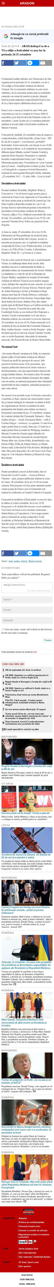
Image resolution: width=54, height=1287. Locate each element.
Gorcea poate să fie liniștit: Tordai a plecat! (26, 813)
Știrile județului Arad (28, 1249)
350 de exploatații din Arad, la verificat (23, 670)
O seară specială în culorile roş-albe (22, 729)
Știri (5, 1249)
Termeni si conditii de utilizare (33, 1230)
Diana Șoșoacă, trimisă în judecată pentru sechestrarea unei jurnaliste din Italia (24, 723)
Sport (6, 1262)
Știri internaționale (27, 1253)
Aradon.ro (9, 1218)
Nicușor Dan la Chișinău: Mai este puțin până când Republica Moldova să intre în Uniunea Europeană (27, 1185)
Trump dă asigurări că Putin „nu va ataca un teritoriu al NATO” (26, 1081)
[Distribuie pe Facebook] (8, 63)
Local (6, 825)
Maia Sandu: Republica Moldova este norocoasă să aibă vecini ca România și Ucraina (24, 1022)
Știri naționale (25, 1257)
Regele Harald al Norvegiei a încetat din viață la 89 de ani (28, 683)
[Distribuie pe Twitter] (20, 63)
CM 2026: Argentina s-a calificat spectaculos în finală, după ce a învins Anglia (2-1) (26, 676)
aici (34, 651)
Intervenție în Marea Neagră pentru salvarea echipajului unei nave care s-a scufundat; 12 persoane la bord (26, 1130)
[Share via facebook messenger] (33, 63)
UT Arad (8, 783)
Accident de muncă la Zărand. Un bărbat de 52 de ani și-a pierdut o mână (26, 856)
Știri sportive (25, 1266)
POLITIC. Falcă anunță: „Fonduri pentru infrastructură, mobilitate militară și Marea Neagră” (24, 702)
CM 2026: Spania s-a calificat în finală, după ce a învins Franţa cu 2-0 (27, 689)
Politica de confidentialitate (31, 1222)
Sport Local (33, 1262)
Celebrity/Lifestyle (42, 1257)
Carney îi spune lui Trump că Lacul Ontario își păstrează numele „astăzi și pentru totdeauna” (26, 910)
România (8, 933)
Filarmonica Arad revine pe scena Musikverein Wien (26, 696)
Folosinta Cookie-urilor (29, 1226)
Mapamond (9, 736)
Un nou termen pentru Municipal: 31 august (25, 709)
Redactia (23, 1218)
